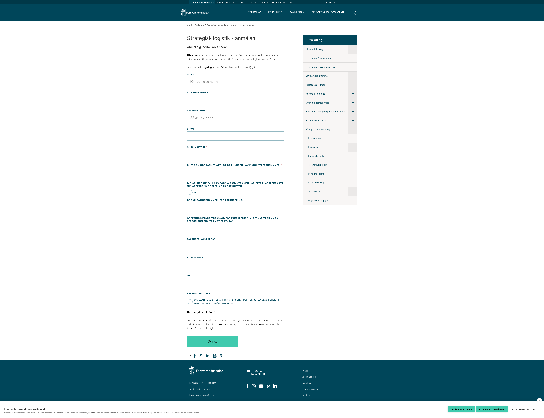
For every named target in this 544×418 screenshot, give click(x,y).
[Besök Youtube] (261, 386)
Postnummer (195, 257)
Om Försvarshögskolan (327, 12)
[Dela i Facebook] (196, 356)
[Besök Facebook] (247, 386)
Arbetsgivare (207, 147)
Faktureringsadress (201, 239)
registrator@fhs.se (205, 395)
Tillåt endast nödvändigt (492, 409)
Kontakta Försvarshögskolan (202, 382)
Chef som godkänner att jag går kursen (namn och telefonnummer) (235, 165)
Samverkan (296, 12)
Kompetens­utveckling (217, 25)
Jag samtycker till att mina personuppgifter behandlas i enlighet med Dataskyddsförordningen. (237, 301)
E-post (202, 128)
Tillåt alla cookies (461, 409)
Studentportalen (258, 2)
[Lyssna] (221, 355)
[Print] (216, 356)
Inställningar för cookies (524, 409)
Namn (201, 74)
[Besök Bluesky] (268, 386)
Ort (189, 275)
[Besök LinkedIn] (275, 386)
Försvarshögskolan (202, 2)
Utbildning (253, 12)
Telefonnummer (208, 92)
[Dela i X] (201, 356)
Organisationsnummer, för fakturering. (215, 200)
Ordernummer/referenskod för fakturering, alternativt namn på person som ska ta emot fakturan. (232, 220)
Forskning (275, 12)
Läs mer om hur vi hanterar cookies (187, 413)
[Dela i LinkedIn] (209, 356)
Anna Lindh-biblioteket (231, 2)
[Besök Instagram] (254, 386)
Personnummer (208, 110)
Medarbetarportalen (284, 2)
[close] (539, 400)
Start (189, 25)
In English (330, 2)
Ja (195, 192)
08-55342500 (203, 389)
